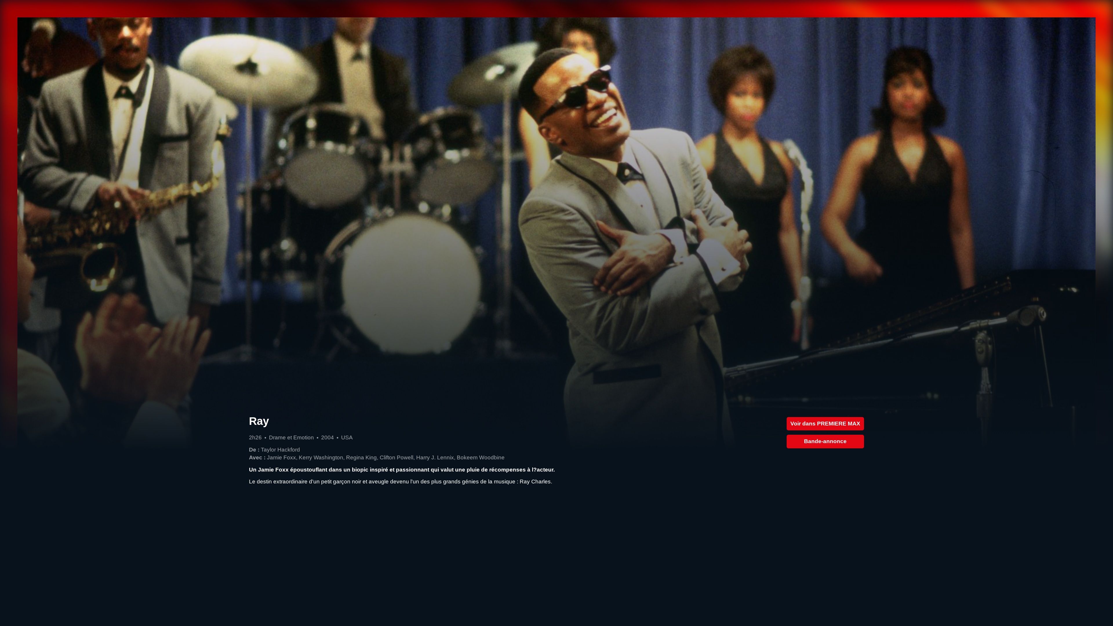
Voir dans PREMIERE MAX (825, 424)
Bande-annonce (825, 441)
